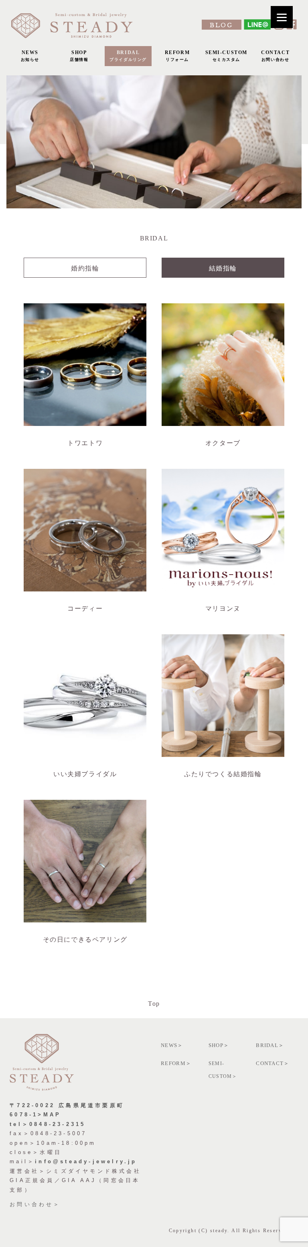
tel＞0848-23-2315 (47, 1124)
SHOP (79, 56)
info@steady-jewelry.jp (86, 1161)
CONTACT (275, 56)
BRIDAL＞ (270, 1045)
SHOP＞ (219, 1045)
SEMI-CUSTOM (226, 56)
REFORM (177, 56)
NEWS (30, 56)
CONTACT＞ (272, 1063)
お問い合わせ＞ (35, 1204)
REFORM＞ (176, 1063)
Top (154, 1003)
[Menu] (282, 17)
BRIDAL (128, 56)
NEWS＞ (172, 1045)
